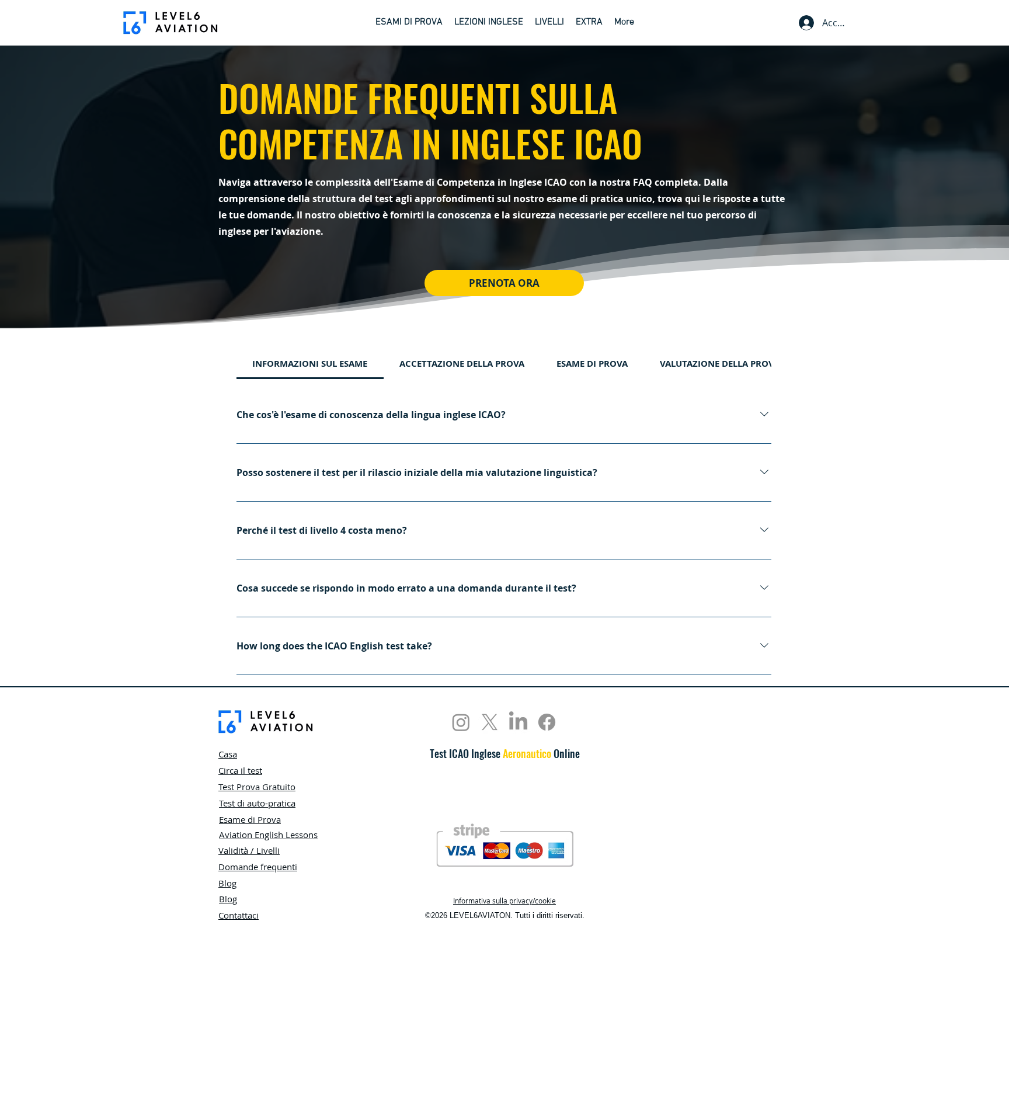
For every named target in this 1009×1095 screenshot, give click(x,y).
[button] (409, 23)
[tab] (310, 364)
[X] (489, 722)
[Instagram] (461, 722)
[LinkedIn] (518, 722)
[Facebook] (546, 722)
